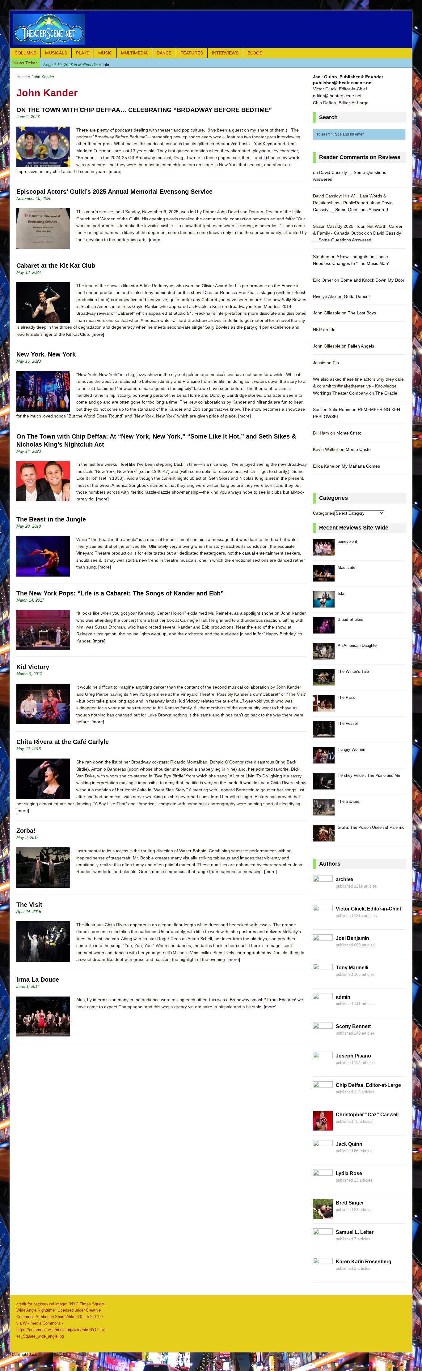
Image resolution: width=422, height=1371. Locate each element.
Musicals (56, 52)
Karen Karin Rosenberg (363, 1261)
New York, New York (46, 354)
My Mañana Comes (361, 466)
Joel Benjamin (352, 938)
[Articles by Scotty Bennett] (323, 1038)
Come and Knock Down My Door (372, 280)
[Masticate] (324, 578)
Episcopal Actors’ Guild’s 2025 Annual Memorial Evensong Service (114, 191)
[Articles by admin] (323, 1009)
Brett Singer (350, 1202)
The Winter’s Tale (353, 671)
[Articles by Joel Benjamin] (323, 950)
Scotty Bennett (353, 1026)
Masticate (346, 567)
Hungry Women (351, 749)
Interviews (225, 52)
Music (105, 52)
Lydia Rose (349, 1173)
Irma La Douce (37, 979)
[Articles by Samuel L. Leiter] (323, 1244)
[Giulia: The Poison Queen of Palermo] (324, 838)
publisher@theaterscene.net (343, 82)
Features (191, 52)
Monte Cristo (348, 432)
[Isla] (324, 604)
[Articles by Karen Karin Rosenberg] (323, 1273)
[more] (115, 171)
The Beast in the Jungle (51, 519)
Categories (323, 513)
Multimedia (134, 52)
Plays (82, 52)
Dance (164, 52)
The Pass (346, 697)
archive (344, 879)
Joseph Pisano (353, 1055)
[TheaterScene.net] (211, 29)
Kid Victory (32, 667)
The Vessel (348, 723)
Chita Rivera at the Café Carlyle (62, 741)
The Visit (29, 904)
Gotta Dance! (357, 296)
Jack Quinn (349, 1144)
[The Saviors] (324, 812)
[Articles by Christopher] (323, 1126)
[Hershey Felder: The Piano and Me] (324, 786)
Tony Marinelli (352, 967)
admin (343, 997)
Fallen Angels (361, 346)
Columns (25, 52)
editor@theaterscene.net (337, 95)
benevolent (347, 541)
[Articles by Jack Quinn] (323, 1156)
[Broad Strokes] (324, 630)
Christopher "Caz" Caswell (367, 1114)
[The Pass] (324, 708)
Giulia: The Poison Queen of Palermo (371, 827)
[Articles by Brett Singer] (323, 1215)
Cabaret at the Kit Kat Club (55, 265)
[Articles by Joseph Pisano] (323, 1068)
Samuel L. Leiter (354, 1232)
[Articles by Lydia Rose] (323, 1185)
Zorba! (26, 830)
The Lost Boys (362, 312)
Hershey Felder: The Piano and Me (369, 775)
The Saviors (348, 801)
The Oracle (386, 393)
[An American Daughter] (324, 656)
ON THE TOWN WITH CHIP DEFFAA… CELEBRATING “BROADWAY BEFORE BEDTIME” (144, 109)
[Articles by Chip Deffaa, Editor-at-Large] (323, 1097)
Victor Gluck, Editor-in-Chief (368, 908)
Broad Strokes (350, 619)
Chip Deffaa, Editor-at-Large (368, 1085)
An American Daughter (358, 645)
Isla (76, 62)
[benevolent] (324, 552)
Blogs (254, 52)
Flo (332, 329)
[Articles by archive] (323, 891)
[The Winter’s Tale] (324, 682)
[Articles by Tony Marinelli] (323, 979)
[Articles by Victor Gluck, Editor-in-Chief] (323, 921)
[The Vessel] (324, 734)
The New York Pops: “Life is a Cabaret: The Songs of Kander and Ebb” (120, 593)
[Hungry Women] (324, 760)
